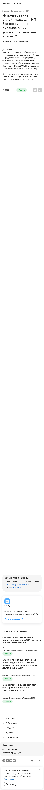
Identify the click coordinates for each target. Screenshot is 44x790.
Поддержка (7, 745)
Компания (10, 718)
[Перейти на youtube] (10, 760)
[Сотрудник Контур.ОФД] (7, 109)
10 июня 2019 (14, 110)
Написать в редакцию (11, 753)
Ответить (10, 144)
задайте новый (15, 587)
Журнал (5, 11)
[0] (3, 144)
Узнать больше (13, 619)
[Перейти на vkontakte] (3, 760)
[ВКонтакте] (35, 90)
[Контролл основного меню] (40, 3)
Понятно (10, 784)
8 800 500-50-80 (9, 749)
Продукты (10, 728)
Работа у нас (11, 723)
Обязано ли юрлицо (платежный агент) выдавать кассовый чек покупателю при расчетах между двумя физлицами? (19, 664)
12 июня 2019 (18, 301)
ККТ (27, 11)
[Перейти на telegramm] (14, 760)
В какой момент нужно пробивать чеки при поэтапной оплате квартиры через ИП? (20, 688)
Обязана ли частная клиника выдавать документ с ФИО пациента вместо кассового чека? (21, 640)
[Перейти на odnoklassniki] (7, 760)
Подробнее (9, 779)
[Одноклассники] (40, 90)
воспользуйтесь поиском (18, 584)
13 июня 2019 (18, 353)
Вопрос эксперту (17, 11)
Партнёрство (12, 737)
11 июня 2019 (18, 184)
